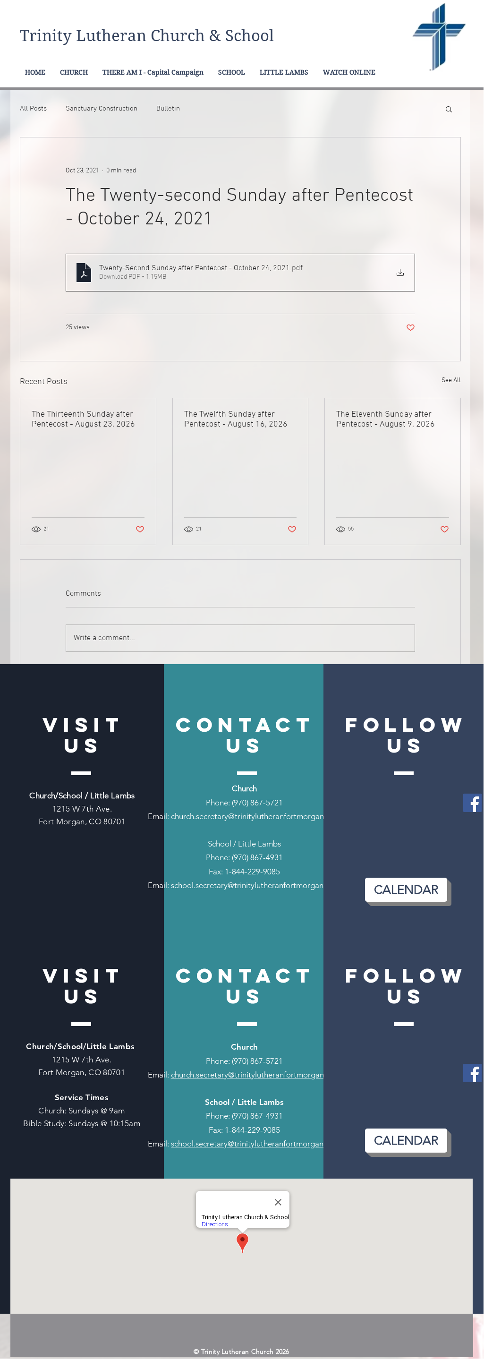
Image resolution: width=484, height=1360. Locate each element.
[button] (448, 108)
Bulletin (168, 108)
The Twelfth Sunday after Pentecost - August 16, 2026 (236, 419)
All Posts (33, 108)
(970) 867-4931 (257, 857)
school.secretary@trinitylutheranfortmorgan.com (255, 885)
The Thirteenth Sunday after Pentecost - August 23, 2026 (83, 419)
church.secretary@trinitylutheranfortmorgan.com (256, 816)
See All (451, 380)
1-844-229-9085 (252, 871)
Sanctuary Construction (101, 108)
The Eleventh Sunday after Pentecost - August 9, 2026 (385, 419)
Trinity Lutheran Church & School (147, 35)
